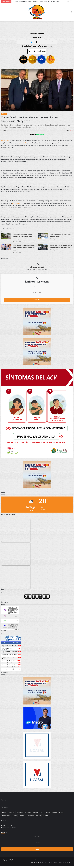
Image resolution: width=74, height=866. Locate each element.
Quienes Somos (53, 862)
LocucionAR (41, 860)
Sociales (38, 815)
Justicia (15, 815)
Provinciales (20, 812)
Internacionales (6, 815)
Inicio (46, 862)
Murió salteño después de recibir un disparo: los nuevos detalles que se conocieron (23, 236)
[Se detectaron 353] (43, 247)
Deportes (4, 113)
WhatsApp (40, 134)
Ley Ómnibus (16, 203)
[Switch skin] (72, 13)
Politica (48, 812)
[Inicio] (37, 12)
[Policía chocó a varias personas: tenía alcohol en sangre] (43, 236)
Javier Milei (22, 143)
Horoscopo (16, 629)
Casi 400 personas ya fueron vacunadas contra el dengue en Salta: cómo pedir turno (24, 247)
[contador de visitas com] (37, 598)
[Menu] (2, 13)
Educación (21, 815)
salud (42, 812)
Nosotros (4, 821)
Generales (11, 812)
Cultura (61, 812)
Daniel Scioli (5, 140)
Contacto (4, 832)
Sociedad (45, 815)
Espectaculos (30, 815)
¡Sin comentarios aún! (37, 267)
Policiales (35, 812)
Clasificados (62, 862)
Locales (4, 812)
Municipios (28, 812)
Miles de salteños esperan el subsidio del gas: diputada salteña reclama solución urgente (37, 1)
